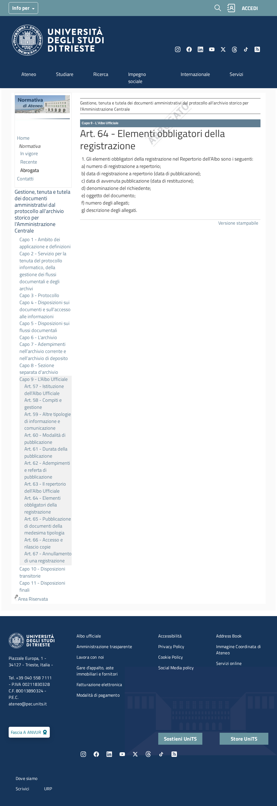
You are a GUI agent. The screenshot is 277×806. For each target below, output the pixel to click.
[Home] (58, 41)
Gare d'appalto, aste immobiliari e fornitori (97, 670)
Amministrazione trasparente (104, 646)
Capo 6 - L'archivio (38, 337)
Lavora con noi (90, 657)
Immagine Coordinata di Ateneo (238, 649)
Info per (21, 8)
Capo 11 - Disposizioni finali (42, 586)
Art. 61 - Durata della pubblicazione (45, 452)
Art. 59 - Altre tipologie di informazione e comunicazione (47, 421)
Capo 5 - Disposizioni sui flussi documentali (44, 327)
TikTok (161, 754)
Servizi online (229, 663)
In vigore (29, 153)
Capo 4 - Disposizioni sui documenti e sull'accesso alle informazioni (45, 309)
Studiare (64, 74)
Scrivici (22, 788)
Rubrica (231, 8)
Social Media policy (176, 667)
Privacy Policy (171, 646)
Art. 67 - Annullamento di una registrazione (48, 557)
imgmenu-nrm (42, 113)
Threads (234, 49)
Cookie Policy (170, 657)
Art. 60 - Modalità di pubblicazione (44, 438)
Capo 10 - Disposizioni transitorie (42, 572)
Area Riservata (33, 599)
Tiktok (245, 49)
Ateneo (28, 74)
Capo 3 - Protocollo (39, 295)
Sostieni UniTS (180, 739)
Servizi (236, 74)
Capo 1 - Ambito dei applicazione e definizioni (45, 243)
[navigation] (43, 348)
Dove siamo (26, 778)
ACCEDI (250, 8)
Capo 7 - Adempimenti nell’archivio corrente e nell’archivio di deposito (43, 351)
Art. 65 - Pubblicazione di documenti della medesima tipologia (47, 525)
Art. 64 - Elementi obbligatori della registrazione (42, 504)
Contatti (25, 178)
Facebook (189, 49)
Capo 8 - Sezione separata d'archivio (38, 369)
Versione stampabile (238, 222)
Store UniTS (244, 739)
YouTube (211, 49)
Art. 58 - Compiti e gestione (43, 403)
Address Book (229, 636)
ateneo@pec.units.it (28, 703)
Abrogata (29, 170)
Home (23, 138)
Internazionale (195, 74)
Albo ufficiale (89, 636)
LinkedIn (200, 49)
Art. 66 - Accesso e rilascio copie (43, 543)
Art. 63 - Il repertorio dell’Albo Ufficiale (45, 487)
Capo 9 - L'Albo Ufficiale (43, 379)
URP (48, 788)
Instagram (177, 49)
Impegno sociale (137, 78)
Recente (28, 161)
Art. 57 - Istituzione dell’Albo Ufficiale (44, 390)
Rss (257, 49)
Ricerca (100, 74)
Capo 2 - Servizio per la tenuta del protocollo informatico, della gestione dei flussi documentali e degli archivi (42, 271)
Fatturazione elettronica (99, 684)
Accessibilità (170, 636)
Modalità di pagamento (98, 695)
